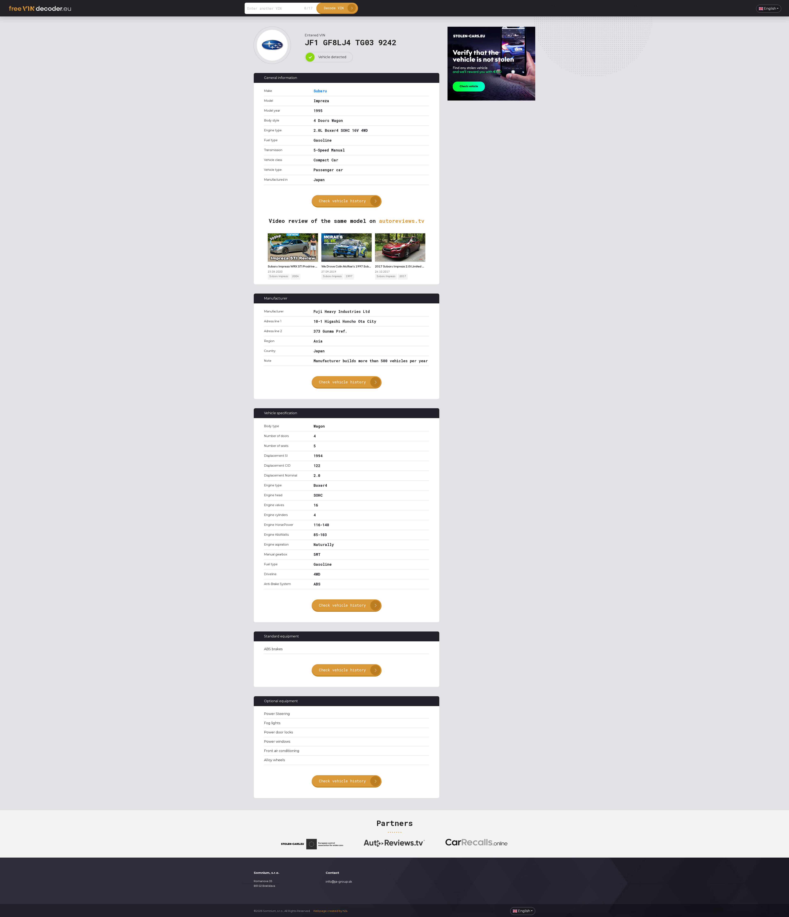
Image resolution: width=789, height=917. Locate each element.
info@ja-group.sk (339, 881)
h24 (345, 910)
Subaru (320, 90)
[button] (768, 9)
